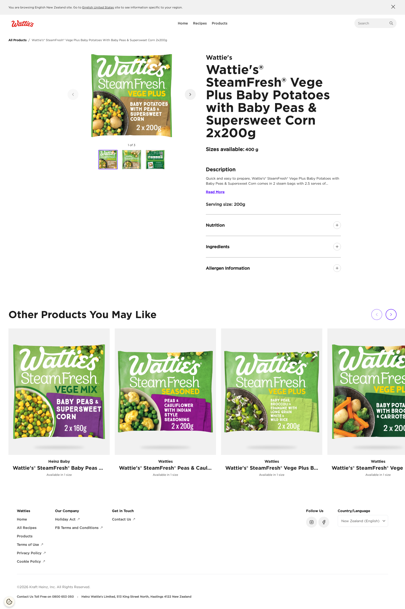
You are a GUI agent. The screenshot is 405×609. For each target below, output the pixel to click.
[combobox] (372, 23)
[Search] (391, 23)
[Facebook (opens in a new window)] (323, 522)
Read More (215, 192)
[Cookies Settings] (9, 601)
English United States (98, 7)
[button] (190, 94)
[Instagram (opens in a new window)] (311, 522)
